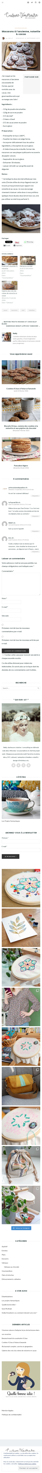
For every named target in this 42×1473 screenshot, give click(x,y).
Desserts (5, 1259)
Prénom (5, 838)
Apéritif (4, 1246)
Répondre (35, 496)
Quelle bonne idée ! (9, 1305)
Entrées (5, 1251)
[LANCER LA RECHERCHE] (38, 688)
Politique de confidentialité (11, 1415)
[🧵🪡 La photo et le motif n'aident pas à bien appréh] (21, 1007)
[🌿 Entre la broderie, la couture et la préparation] (21, 928)
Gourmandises (21, 28)
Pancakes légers (21, 465)
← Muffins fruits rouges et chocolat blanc (19, 323)
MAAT (11, 523)
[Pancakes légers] (21, 449)
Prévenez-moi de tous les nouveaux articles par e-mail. (20, 641)
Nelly (10, 38)
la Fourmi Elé (13, 502)
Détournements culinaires (11, 1279)
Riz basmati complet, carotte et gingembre (17, 1346)
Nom (4, 598)
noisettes (32, 310)
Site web (5, 616)
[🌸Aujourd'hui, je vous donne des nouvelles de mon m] (21, 1046)
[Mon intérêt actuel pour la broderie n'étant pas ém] (21, 1205)
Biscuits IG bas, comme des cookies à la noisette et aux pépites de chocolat (21, 427)
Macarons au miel (26, 266)
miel (23, 310)
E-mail (5, 607)
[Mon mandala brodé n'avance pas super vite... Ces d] (21, 888)
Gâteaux (5, 1263)
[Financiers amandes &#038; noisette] (10, 260)
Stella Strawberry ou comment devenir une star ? (19, 1313)
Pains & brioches (8, 1275)
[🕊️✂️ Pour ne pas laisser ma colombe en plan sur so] (21, 1165)
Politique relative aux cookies (27, 1464)
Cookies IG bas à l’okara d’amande (21, 388)
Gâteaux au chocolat (11, 1267)
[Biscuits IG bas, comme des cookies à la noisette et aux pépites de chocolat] (21, 409)
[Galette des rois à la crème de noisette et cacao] (10, 285)
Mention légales (7, 1410)
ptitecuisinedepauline (17, 488)
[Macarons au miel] (28, 260)
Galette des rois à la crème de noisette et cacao (9, 293)
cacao (5, 310)
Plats (3, 1255)
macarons (14, 310)
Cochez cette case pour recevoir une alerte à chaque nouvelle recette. (21, 656)
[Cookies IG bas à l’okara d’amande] (21, 372)
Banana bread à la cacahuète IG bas (15, 1338)
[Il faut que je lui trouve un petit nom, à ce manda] (21, 1126)
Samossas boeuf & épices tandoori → (23, 326)
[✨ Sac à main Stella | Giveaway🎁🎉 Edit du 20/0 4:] (21, 1086)
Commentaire (8, 571)
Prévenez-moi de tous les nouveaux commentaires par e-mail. (16, 629)
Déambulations (7, 1296)
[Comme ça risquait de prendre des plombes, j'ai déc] (21, 967)
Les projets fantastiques (11, 1301)
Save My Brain (7, 1309)
